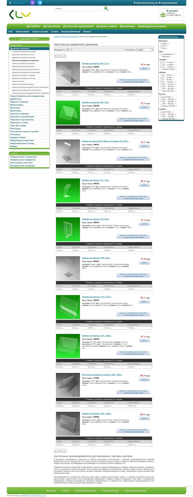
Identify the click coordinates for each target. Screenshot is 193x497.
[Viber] (32, 5)
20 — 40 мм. (168, 75)
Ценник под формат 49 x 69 (95, 219)
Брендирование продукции (22, 166)
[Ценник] (68, 74)
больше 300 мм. (170, 119)
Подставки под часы (110, 491)
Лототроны (15, 134)
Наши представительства (147, 4)
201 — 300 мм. (169, 86)
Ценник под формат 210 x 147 (96, 297)
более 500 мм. (169, 91)
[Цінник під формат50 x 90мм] (68, 151)
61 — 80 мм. (168, 80)
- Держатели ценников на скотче (22, 54)
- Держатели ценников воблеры (22, 84)
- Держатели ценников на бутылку (23, 78)
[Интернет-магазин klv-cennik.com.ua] (29, 15)
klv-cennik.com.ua (40, 495)
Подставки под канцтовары (136, 491)
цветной (167, 57)
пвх (165, 48)
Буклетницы (15, 111)
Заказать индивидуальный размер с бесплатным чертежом (133, 81)
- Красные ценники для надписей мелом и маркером (30, 93)
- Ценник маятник (17, 81)
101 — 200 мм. (169, 84)
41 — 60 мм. (168, 77)
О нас (10, 32)
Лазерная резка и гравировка (23, 157)
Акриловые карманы (19, 114)
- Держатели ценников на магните (23, 57)
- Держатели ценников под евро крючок (25, 69)
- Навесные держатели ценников (23, 63)
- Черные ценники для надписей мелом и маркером (29, 87)
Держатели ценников (19, 48)
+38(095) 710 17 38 (27, 495)
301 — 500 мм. (169, 89)
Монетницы (15, 128)
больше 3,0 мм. (169, 69)
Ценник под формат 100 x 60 (96, 258)
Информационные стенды (22, 143)
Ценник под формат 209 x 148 (96, 413)
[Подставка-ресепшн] (68, 385)
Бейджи (13, 146)
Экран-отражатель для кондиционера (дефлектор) (27, 97)
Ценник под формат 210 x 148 (96, 336)
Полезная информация (70, 32)
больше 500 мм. (170, 106)
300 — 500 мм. (169, 104)
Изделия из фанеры (19, 102)
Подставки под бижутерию (22, 117)
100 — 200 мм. (169, 99)
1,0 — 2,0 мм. (168, 65)
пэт (165, 46)
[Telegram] (39, 5)
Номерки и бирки (18, 137)
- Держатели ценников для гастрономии (25, 72)
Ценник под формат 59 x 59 (95, 180)
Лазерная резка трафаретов (22, 160)
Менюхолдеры (16, 105)
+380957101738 (18, 3)
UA (182, 3)
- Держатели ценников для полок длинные (26, 90)
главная (57, 37)
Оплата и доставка (40, 32)
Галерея (54, 32)
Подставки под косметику (22, 120)
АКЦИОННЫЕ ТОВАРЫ (29, 39)
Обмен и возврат (23, 32)
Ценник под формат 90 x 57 (95, 63)
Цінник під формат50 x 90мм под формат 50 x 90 (105, 141)
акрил (166, 44)
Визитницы (15, 108)
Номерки (65, 491)
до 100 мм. (167, 97)
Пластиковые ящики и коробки (24, 131)
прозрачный (169, 54)
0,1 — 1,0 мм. (168, 62)
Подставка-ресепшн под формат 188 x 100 (102, 375)
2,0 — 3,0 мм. (168, 67)
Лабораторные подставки (22, 140)
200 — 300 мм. (169, 101)
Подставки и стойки (19, 123)
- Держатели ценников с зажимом (23, 75)
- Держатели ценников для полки (23, 66)
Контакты (87, 32)
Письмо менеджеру (169, 3)
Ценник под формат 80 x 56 (95, 102)
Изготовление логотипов (21, 163)
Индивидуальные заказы (152, 26)
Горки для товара (18, 125)
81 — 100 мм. (168, 82)
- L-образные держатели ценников (23, 51)
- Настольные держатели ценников (25, 60)
